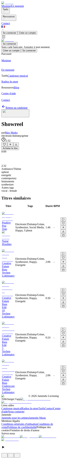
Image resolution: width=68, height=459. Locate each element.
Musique (6, 6)
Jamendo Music (37, 417)
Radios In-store (30, 408)
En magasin (17, 6)
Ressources (9, 16)
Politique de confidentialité (22, 427)
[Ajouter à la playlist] (10, 144)
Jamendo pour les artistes (15, 417)
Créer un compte (27, 33)
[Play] (15, 113)
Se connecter (9, 33)
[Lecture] (63, 219)
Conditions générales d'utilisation (19, 424)
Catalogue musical (11, 408)
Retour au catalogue (17, 107)
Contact (5, 23)
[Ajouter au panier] (63, 235)
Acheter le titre (10, 148)
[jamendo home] (7, 2)
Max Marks (11, 132)
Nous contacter (16, 411)
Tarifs (5, 9)
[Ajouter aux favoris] (4, 144)
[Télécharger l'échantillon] (16, 144)
